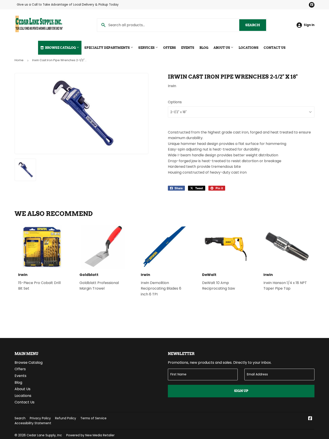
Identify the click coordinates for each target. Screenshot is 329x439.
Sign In (309, 25)
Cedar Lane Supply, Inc (44, 435)
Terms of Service (93, 418)
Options (175, 102)
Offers (169, 47)
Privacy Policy (40, 418)
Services (146, 47)
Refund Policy (65, 418)
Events (187, 47)
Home (19, 60)
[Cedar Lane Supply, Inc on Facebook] (310, 418)
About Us (222, 47)
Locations (248, 47)
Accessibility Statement (33, 423)
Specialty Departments (107, 47)
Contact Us (275, 47)
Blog (203, 47)
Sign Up (241, 391)
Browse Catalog (60, 47)
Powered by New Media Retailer (90, 435)
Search (255, 25)
